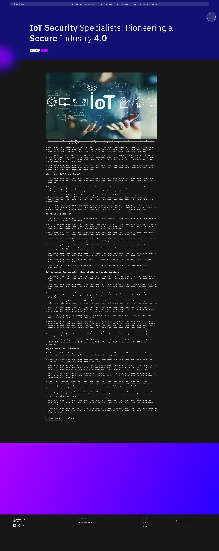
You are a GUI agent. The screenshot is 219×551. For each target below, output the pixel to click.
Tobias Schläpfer (124, 199)
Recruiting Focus (111, 4)
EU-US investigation (64, 147)
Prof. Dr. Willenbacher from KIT (126, 342)
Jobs (100, 4)
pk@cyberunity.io (139, 410)
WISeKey (104, 334)
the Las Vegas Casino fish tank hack (93, 224)
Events (134, 4)
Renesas (93, 334)
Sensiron (133, 332)
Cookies (145, 526)
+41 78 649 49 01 (84, 519)
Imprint (145, 519)
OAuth (132, 259)
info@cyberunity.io (85, 522)
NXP (87, 334)
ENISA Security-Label (98, 218)
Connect (154, 4)
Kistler (141, 332)
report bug (52, 501)
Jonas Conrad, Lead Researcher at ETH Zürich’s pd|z (87, 342)
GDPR (65, 218)
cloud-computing (55, 189)
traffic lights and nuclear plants (113, 180)
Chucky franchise (89, 169)
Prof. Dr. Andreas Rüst (134, 340)
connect (148, 481)
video (134, 265)
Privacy (145, 522)
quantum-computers (148, 187)
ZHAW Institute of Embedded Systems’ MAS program (120, 321)
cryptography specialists (119, 309)
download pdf (53, 418)
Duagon (148, 332)
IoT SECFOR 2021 (99, 325)
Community (124, 4)
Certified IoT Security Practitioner (80, 327)
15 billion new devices (63, 187)
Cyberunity (144, 4)
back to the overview (24, 13)
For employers (90, 4)
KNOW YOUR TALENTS (56, 408)
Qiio (47, 334)
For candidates (76, 4)
